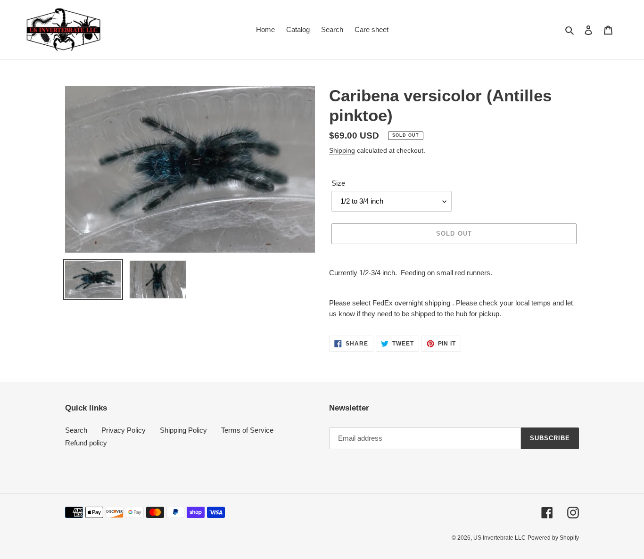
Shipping (342, 150)
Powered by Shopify (553, 537)
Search (76, 430)
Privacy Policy (123, 430)
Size (338, 183)
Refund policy (86, 443)
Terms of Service (247, 430)
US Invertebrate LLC (499, 537)
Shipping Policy (183, 430)
